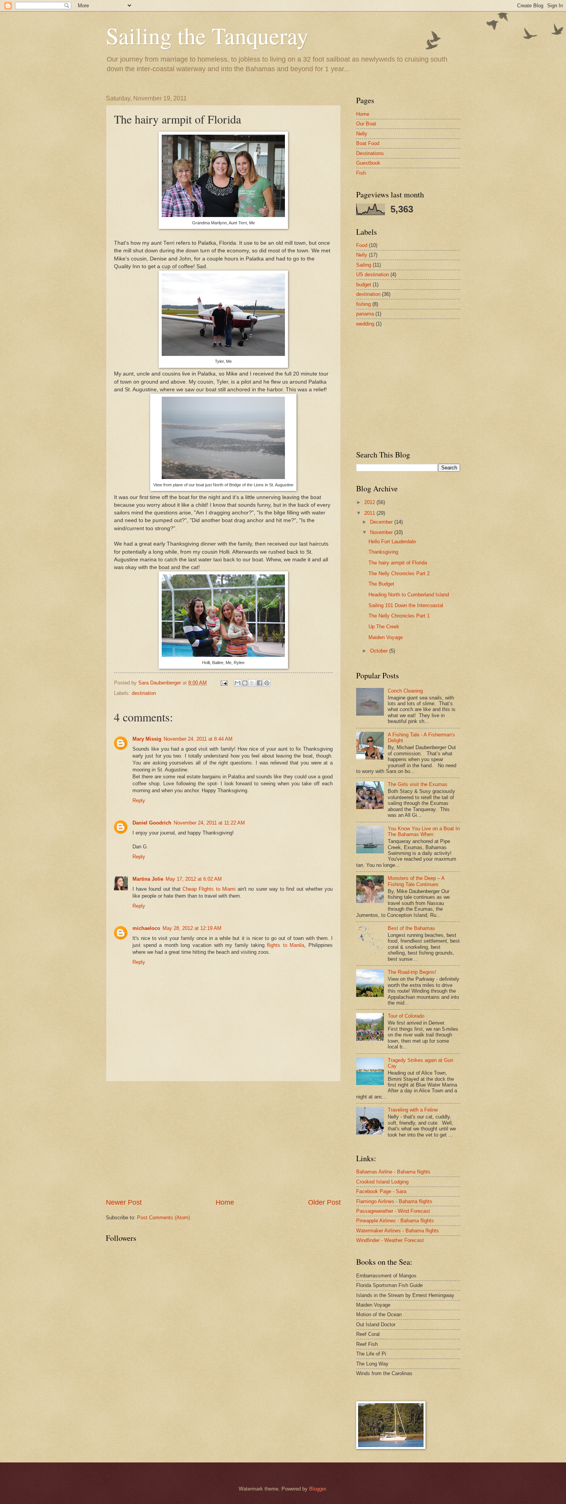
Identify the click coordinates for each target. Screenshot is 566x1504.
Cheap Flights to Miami (209, 889)
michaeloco (146, 928)
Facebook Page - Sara (381, 1191)
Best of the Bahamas (411, 928)
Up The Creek (383, 626)
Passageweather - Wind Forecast (393, 1211)
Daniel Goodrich (151, 823)
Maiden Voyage (385, 637)
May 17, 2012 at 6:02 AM (194, 879)
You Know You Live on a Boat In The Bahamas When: (424, 831)
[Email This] (237, 683)
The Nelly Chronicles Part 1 (399, 616)
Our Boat (366, 124)
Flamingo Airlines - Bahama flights (394, 1201)
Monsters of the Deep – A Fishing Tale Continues (416, 881)
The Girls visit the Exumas (417, 784)
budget (363, 284)
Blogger (317, 1489)
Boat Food (367, 143)
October (379, 651)
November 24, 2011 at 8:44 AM (198, 739)
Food (361, 245)
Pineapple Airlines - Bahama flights (395, 1221)
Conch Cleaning (405, 691)
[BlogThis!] (245, 683)
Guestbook (368, 163)
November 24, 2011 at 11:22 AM (209, 823)
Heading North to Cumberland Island (408, 595)
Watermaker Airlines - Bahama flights (397, 1231)
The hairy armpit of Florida (397, 563)
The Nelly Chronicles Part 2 (399, 573)
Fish (361, 173)
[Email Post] (223, 683)
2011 (370, 513)
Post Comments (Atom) (163, 1217)
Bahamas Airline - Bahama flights (393, 1172)
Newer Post (124, 1202)
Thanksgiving (383, 552)
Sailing (363, 265)
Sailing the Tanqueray (207, 35)
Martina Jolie (147, 879)
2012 (370, 502)
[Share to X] (252, 683)
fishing (363, 304)
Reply (138, 800)
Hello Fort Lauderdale (392, 541)
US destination (372, 274)
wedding (365, 324)
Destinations (370, 153)
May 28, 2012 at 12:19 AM (191, 928)
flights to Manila (285, 945)
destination (144, 693)
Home (225, 1202)
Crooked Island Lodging (382, 1182)
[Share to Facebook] (259, 683)
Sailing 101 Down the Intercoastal (405, 605)
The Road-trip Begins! (412, 972)
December (382, 522)
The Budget (381, 584)
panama (365, 314)
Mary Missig (146, 739)
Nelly (361, 134)
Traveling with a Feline (413, 1110)
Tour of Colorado (406, 1016)
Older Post (324, 1202)
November (382, 532)
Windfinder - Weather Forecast (390, 1240)
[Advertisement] (223, 1140)
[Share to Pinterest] (267, 683)
